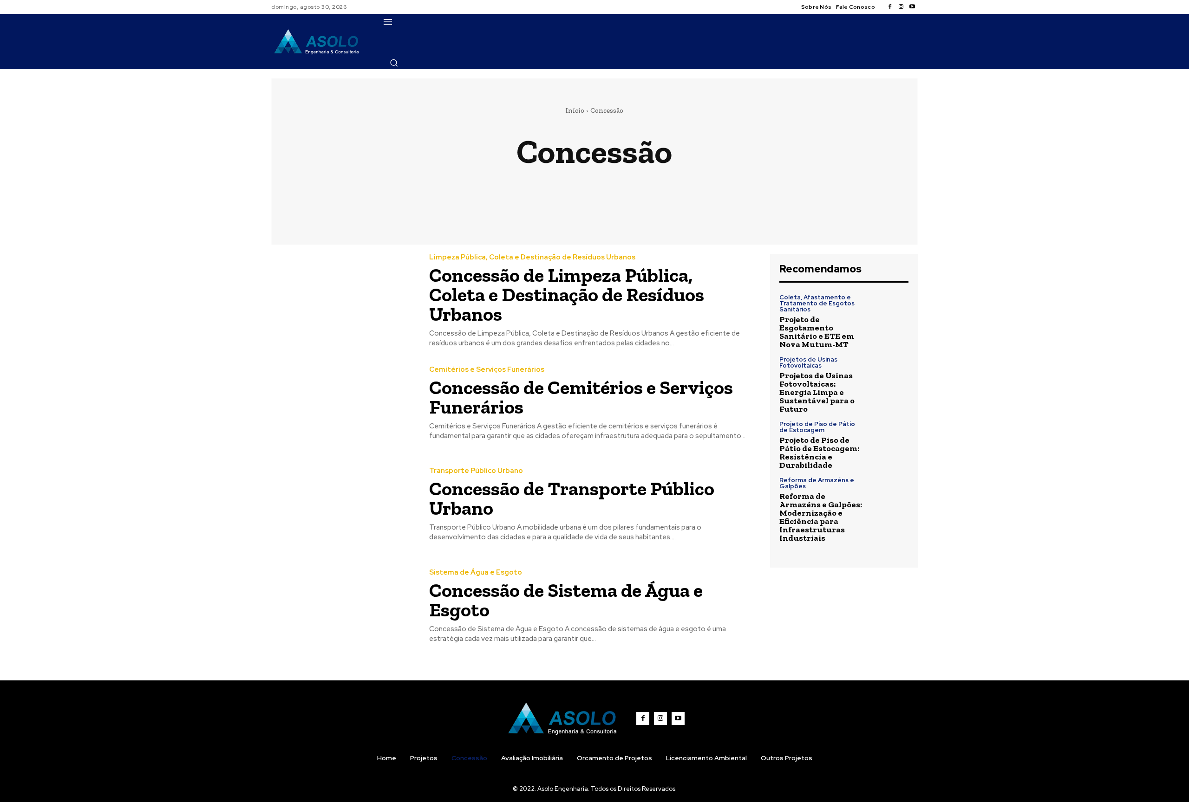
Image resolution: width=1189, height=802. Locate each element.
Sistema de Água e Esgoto (718, 183)
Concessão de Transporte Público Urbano (571, 498)
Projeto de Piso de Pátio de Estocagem (817, 427)
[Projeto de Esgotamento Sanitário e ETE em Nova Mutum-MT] (889, 313)
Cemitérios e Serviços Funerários (360, 183)
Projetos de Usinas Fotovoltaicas (808, 362)
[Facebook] (889, 7)
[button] (394, 62)
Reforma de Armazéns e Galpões (816, 483)
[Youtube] (912, 7)
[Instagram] (901, 7)
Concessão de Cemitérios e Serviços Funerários (581, 397)
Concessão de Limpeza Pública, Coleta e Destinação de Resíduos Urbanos (566, 294)
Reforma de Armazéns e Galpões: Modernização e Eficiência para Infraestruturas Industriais (820, 517)
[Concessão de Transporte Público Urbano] (343, 505)
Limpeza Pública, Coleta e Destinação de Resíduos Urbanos (545, 183)
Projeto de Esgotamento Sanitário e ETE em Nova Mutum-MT (816, 331)
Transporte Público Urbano (833, 183)
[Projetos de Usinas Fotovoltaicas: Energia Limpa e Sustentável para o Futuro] (889, 375)
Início (574, 110)
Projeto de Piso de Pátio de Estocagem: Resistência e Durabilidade (819, 452)
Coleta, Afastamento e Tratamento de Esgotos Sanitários (817, 303)
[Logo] (316, 41)
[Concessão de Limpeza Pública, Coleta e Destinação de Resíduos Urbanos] (343, 300)
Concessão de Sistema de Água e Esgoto (566, 599)
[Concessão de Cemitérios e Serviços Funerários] (343, 403)
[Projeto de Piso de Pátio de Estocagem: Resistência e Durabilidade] (889, 440)
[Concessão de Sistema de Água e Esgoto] (343, 606)
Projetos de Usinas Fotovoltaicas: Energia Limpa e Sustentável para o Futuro (817, 392)
